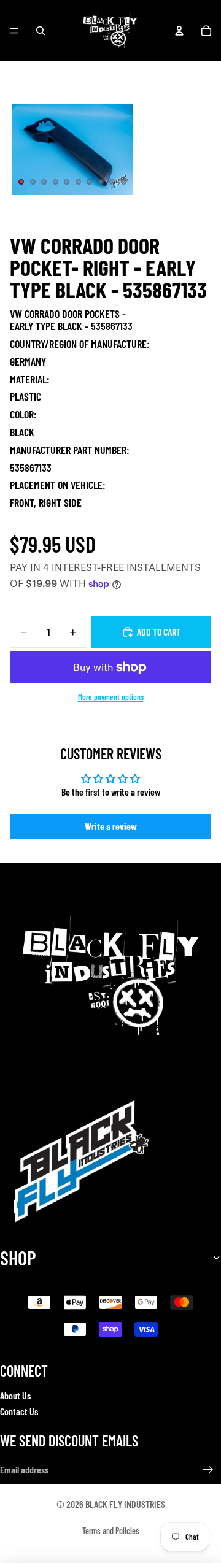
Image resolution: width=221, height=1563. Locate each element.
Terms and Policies (110, 1531)
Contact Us (19, 1411)
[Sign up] (208, 1470)
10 (124, 181)
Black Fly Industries (125, 1504)
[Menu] (14, 31)
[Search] (40, 30)
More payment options (111, 697)
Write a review (111, 826)
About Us (15, 1394)
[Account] (179, 30)
